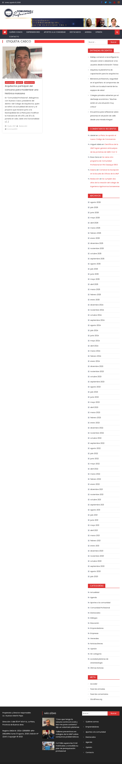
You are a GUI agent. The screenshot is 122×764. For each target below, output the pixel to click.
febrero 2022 (95, 479)
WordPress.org (96, 699)
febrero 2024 (95, 356)
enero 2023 (95, 423)
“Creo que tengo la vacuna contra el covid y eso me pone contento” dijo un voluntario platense (67, 723)
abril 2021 (94, 530)
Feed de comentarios (99, 694)
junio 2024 (94, 335)
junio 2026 (94, 212)
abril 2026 (94, 223)
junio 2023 (94, 397)
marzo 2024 (95, 351)
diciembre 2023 (96, 366)
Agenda (88, 32)
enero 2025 (95, 299)
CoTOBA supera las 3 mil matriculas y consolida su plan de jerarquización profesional (67, 747)
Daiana (93, 170)
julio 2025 (94, 269)
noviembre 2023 (97, 371)
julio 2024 (94, 330)
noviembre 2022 (97, 433)
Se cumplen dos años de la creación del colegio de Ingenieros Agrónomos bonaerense (104, 183)
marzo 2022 (95, 474)
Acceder (93, 684)
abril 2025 (94, 284)
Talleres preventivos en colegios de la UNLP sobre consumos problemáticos (67, 734)
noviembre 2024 (97, 310)
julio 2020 (94, 576)
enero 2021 (94, 546)
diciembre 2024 (96, 305)
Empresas (94, 633)
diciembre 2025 (96, 243)
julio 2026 (94, 207)
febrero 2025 (95, 294)
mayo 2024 (95, 341)
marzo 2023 (95, 412)
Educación (94, 623)
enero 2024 (95, 361)
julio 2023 (94, 392)
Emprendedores (33, 32)
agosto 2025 (95, 264)
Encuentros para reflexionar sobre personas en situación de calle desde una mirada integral (104, 116)
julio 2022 (94, 453)
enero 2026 (95, 238)
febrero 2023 (95, 417)
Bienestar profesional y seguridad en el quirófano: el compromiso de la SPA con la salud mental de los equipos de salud (104, 84)
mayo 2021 (94, 525)
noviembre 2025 (97, 248)
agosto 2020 (95, 571)
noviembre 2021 (96, 494)
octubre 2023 (95, 376)
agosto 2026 (95, 202)
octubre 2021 (95, 499)
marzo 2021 (95, 535)
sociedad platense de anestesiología (99, 661)
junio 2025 (94, 274)
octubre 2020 (96, 561)
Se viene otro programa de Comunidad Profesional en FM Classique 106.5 (104, 161)
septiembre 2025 (97, 258)
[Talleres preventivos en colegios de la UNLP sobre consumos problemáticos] (48, 734)
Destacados (75, 32)
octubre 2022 (95, 438)
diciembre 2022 (96, 428)
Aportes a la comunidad (55, 32)
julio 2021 (93, 515)
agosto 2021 (95, 510)
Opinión (98, 32)
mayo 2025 (95, 279)
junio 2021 (94, 520)
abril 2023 (94, 407)
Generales (94, 638)
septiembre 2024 (97, 320)
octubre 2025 (95, 253)
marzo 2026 (95, 228)
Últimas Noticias (97, 668)
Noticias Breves (96, 643)
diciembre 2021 (96, 489)
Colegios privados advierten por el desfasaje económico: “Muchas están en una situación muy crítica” (104, 101)
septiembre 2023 (97, 382)
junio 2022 (94, 458)
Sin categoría (95, 654)
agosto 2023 (95, 387)
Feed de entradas (97, 689)
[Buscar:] (98, 42)
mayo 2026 (95, 217)
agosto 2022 (95, 448)
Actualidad (10, 82)
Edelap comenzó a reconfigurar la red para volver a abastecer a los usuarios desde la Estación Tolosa (104, 61)
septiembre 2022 (97, 443)
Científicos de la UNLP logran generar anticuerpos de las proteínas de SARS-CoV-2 (104, 148)
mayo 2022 (95, 464)
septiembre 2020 (97, 566)
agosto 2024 (95, 325)
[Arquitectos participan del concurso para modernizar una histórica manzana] (22, 62)
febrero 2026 (95, 233)
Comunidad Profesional (100, 608)
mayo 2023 (95, 402)
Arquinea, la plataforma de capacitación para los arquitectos (104, 72)
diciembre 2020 (96, 551)
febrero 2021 (95, 540)
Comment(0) (12, 129)
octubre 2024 (96, 315)
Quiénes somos (15, 32)
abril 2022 (94, 469)
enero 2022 (95, 484)
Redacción (23, 126)
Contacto (14, 36)
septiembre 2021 (97, 505)
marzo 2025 (95, 289)
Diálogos (93, 618)
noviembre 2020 (97, 556)
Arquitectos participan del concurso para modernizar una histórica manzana (21, 90)
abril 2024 (94, 346)
